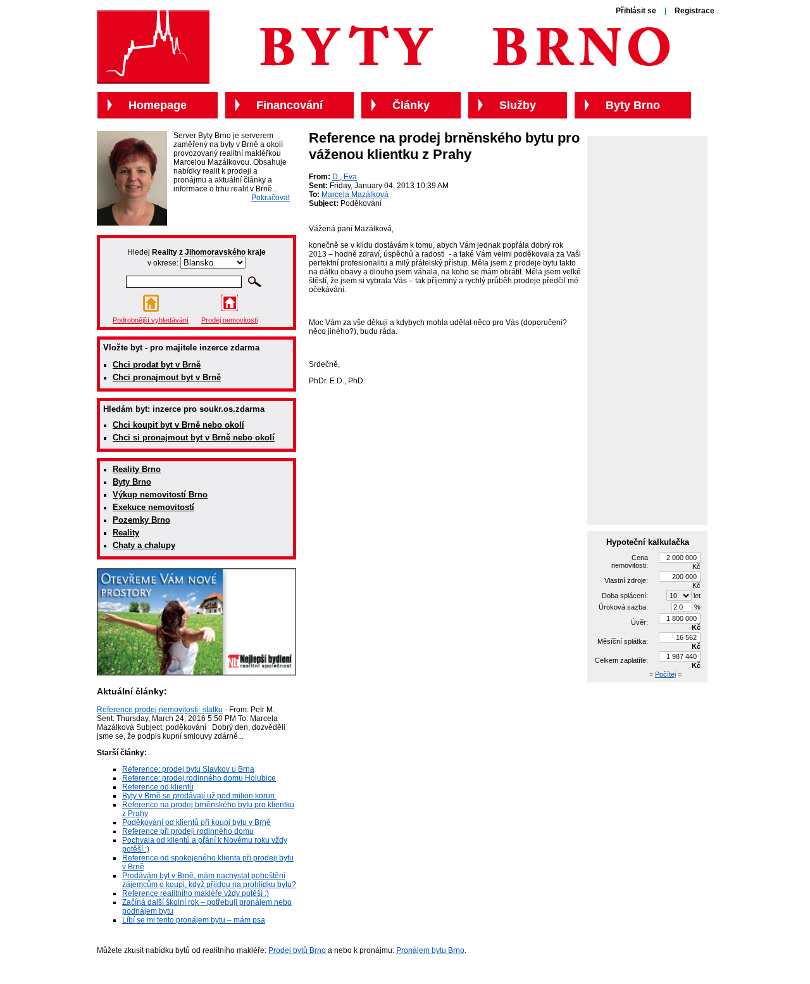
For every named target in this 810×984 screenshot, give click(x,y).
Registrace (694, 10)
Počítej (665, 674)
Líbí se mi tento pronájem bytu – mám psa (193, 920)
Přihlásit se (636, 10)
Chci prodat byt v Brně (157, 364)
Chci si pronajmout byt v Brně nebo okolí (194, 437)
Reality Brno (137, 469)
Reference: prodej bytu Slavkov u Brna (188, 769)
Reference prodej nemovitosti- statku (160, 709)
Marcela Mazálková (355, 194)
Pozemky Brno (141, 520)
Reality (126, 532)
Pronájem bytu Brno (430, 950)
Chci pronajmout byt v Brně (167, 377)
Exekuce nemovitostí (153, 507)
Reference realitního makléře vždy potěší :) (195, 893)
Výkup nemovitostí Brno (160, 494)
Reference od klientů (158, 787)
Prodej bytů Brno (297, 950)
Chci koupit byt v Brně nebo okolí (178, 425)
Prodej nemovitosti (229, 320)
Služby (517, 105)
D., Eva (344, 176)
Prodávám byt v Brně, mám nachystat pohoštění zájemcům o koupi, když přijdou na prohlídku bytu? (209, 880)
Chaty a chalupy (144, 545)
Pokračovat (270, 197)
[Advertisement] (647, 329)
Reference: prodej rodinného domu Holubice (199, 778)
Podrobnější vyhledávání (151, 320)
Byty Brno (132, 482)
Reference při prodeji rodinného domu (188, 831)
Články (411, 105)
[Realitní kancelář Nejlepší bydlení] (196, 672)
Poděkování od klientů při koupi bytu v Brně (196, 822)
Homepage (157, 105)
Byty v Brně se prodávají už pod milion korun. (199, 795)
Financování (289, 105)
